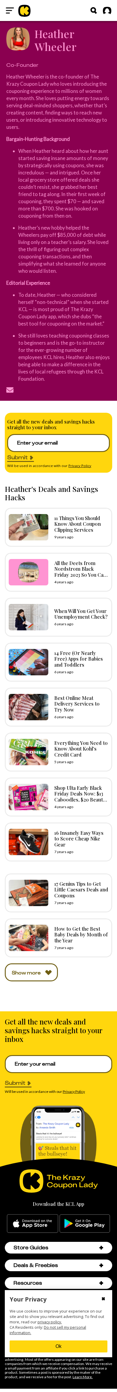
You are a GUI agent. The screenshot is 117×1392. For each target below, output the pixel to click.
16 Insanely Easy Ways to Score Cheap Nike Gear (79, 838)
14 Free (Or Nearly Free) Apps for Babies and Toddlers (78, 659)
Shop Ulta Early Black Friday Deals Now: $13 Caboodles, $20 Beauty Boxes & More (80, 796)
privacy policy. (50, 1322)
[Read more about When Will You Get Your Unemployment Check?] (27, 617)
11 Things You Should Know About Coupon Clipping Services (77, 524)
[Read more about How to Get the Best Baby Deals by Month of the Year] (27, 938)
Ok (59, 1346)
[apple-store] (32, 1223)
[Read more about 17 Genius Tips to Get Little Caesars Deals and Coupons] (27, 893)
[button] (101, 1247)
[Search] (93, 10)
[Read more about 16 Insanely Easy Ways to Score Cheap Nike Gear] (27, 842)
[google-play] (84, 1223)
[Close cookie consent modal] (103, 1299)
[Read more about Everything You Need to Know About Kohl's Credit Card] (27, 752)
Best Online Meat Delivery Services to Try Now (77, 703)
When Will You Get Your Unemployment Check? (80, 614)
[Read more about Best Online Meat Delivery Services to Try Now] (27, 707)
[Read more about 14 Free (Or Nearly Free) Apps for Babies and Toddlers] (27, 662)
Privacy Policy (79, 465)
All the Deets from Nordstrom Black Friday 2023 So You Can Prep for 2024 (80, 572)
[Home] (24, 10)
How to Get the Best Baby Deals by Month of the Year (81, 934)
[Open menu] (10, 10)
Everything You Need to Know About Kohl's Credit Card (81, 748)
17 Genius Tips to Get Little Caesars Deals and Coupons (81, 889)
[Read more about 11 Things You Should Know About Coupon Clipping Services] (27, 527)
